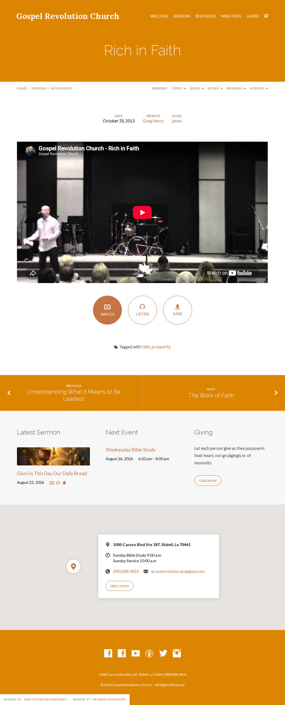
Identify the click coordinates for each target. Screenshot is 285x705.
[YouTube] (136, 654)
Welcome (159, 16)
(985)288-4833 (126, 571)
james (177, 121)
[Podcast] (149, 654)
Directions (119, 586)
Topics (177, 88)
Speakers (234, 88)
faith (146, 346)
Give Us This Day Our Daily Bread (52, 473)
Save (177, 314)
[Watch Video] (52, 483)
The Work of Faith (211, 395)
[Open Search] (266, 16)
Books (213, 88)
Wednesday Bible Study (131, 450)
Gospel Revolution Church (67, 16)
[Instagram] (177, 654)
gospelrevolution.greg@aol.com (178, 571)
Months (257, 88)
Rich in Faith (61, 88)
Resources (206, 16)
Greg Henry (153, 121)
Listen (142, 314)
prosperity (161, 346)
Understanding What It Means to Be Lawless (74, 395)
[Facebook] (108, 654)
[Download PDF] (64, 482)
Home (22, 88)
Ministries (231, 16)
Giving (253, 16)
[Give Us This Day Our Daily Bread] (53, 462)
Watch (107, 314)
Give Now (207, 481)
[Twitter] (163, 654)
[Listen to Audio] (58, 483)
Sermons (181, 16)
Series (195, 88)
